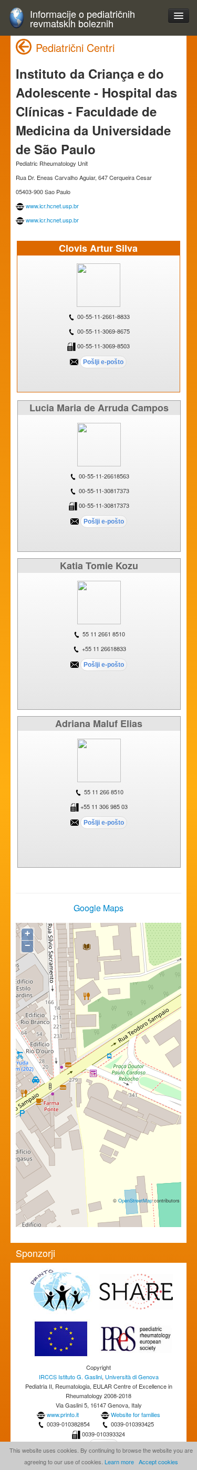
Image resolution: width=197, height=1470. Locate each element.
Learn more (119, 1461)
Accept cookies (158, 1461)
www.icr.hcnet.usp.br (52, 205)
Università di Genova (132, 1376)
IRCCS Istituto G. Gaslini (70, 1376)
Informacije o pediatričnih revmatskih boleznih (82, 18)
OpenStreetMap (135, 1200)
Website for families (135, 1414)
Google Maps (98, 908)
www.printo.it (63, 1414)
